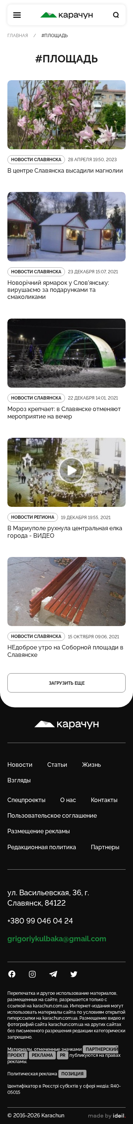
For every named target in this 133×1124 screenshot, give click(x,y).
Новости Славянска (36, 159)
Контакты (104, 800)
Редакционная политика (41, 847)
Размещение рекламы (38, 831)
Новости (20, 764)
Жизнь (91, 764)
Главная (17, 35)
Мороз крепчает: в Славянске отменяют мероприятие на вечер (64, 412)
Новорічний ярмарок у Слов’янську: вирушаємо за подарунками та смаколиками (58, 289)
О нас (68, 800)
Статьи (57, 764)
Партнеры (105, 847)
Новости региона (32, 517)
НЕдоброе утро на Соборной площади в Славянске (65, 651)
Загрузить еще (67, 683)
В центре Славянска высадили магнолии (65, 170)
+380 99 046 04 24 (40, 920)
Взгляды (19, 780)
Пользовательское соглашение (52, 815)
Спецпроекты (26, 800)
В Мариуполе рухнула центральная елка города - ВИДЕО (64, 532)
